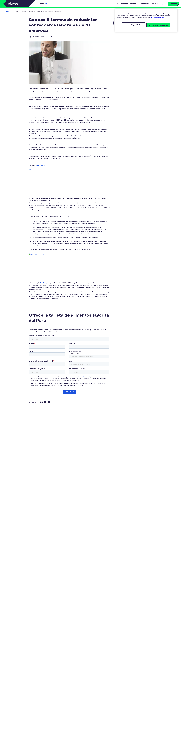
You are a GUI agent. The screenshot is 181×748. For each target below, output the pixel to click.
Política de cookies (157, 17)
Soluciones (144, 4)
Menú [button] (42, 4)
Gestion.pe (44, 283)
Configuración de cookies (133, 25)
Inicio (7, 11)
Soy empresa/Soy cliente (127, 4)
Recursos (155, 4)
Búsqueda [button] (162, 3)
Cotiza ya (173, 4)
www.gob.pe (40, 165)
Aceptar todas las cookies (158, 25)
